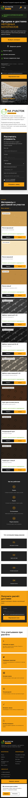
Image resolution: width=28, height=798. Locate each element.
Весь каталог (4, 765)
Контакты (17, 763)
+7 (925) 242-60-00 (5, 772)
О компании (18, 761)
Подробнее (8, 237)
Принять (6, 793)
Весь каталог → (6, 208)
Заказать (20, 237)
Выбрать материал (14, 39)
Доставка (17, 759)
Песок (2, 754)
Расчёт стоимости (19, 757)
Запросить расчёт (14, 46)
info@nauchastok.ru (5, 774)
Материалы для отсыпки (5, 762)
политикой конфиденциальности (15, 73)
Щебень (3, 757)
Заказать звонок (14, 781)
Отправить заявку (14, 184)
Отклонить (15, 793)
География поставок (20, 754)
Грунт (2, 759)
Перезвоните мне (14, 76)
